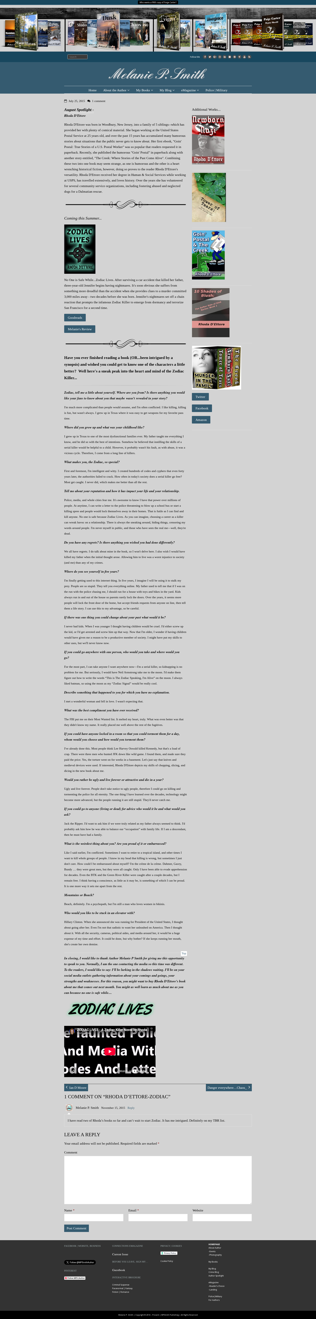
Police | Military (216, 90)
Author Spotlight (216, 1275)
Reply (131, 1107)
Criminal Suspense (120, 1284)
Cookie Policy (166, 1261)
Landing (213, 1289)
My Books (143, 90)
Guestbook (118, 1270)
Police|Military (215, 1296)
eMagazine (188, 90)
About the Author (114, 90)
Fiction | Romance (120, 1292)
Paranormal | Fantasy (122, 1288)
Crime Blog (214, 1272)
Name (69, 1210)
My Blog (165, 90)
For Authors (214, 1300)
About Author (215, 1247)
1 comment (98, 101)
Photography (216, 1254)
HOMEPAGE (214, 1244)
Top (184, 953)
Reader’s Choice (217, 1286)
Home (93, 90)
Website (198, 1210)
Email (133, 1210)
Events (212, 1251)
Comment (70, 1152)
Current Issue (120, 1254)
